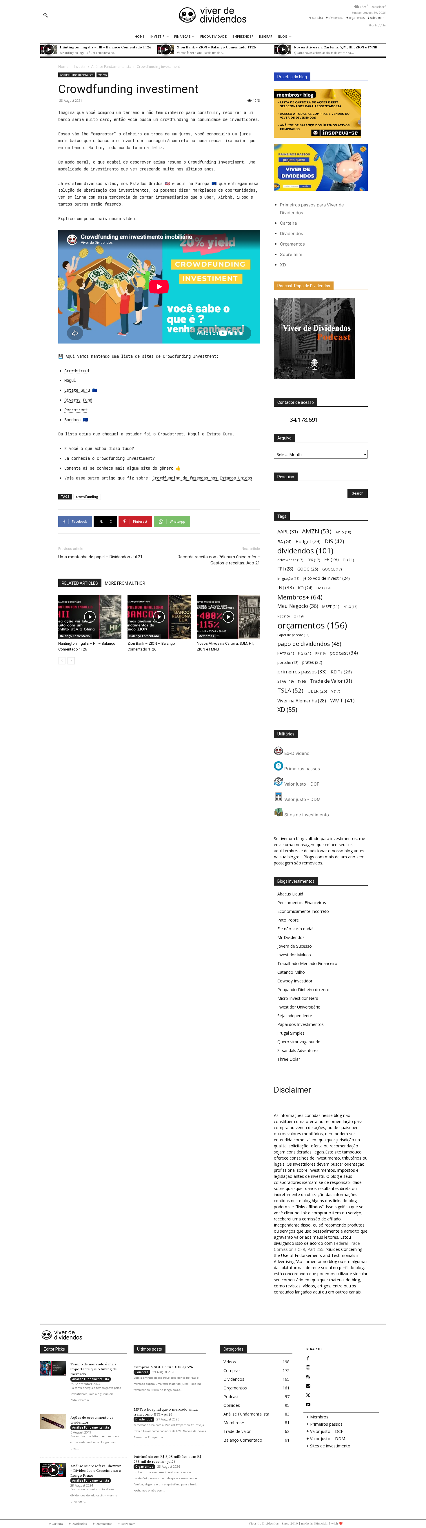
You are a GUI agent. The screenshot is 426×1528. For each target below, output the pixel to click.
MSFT (330, 606)
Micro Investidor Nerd (297, 998)
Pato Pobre (288, 920)
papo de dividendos (309, 644)
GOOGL (332, 569)
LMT (323, 588)
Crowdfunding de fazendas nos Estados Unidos (202, 478)
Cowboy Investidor (294, 981)
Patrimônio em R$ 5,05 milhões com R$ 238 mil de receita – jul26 (167, 1459)
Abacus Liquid (290, 894)
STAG (285, 681)
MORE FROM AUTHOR (125, 583)
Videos (102, 75)
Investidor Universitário (299, 1007)
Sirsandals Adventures (297, 1050)
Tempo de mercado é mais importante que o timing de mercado (93, 1369)
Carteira (288, 223)
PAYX (285, 653)
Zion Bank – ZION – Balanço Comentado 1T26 (216, 47)
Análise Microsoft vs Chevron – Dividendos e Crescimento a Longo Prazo (95, 1471)
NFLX (350, 607)
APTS (343, 532)
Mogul (70, 380)
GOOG (307, 569)
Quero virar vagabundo (299, 1041)
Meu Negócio (297, 606)
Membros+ (206, 636)
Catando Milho (291, 972)
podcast (343, 653)
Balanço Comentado (75, 636)
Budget (308, 542)
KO (305, 588)
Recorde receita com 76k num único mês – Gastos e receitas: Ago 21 (219, 560)
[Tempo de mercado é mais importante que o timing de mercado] (53, 1368)
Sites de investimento (306, 814)
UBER (317, 691)
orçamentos (312, 625)
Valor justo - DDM (302, 799)
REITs (341, 672)
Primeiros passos (301, 768)
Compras (141, 1372)
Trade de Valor (331, 681)
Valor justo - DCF (301, 784)
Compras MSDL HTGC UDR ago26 (163, 1367)
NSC (283, 616)
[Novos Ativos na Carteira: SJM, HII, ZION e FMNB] (282, 49)
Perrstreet (76, 410)
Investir (80, 66)
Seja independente (294, 1015)
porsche (287, 662)
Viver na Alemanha (301, 701)
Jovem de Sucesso (294, 946)
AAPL (287, 531)
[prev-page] (61, 660)
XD (283, 265)
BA (284, 541)
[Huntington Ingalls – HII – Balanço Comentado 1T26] (48, 49)
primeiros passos (302, 671)
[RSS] (308, 1377)
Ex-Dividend (296, 753)
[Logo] (213, 15)
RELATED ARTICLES (80, 583)
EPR (313, 559)
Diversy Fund (78, 400)
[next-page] (71, 660)
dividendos (305, 551)
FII (348, 559)
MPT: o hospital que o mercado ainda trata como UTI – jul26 (166, 1412)
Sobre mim (291, 254)
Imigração (288, 578)
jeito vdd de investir (326, 578)
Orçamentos (292, 244)
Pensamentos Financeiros (301, 902)
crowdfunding (87, 496)
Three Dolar (288, 1059)
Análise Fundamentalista (111, 66)
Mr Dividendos (291, 937)
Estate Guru (77, 390)
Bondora (72, 419)
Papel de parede (293, 635)
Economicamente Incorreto (303, 911)
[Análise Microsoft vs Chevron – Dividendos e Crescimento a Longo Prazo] (53, 1470)
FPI (285, 569)
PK (320, 653)
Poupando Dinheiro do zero (303, 989)
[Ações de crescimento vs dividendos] (53, 1421)
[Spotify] (308, 1386)
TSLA (290, 690)
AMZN (317, 531)
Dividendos (291, 233)
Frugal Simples (291, 1033)
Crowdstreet (77, 370)
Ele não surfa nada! (295, 928)
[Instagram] (308, 1367)
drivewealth (290, 559)
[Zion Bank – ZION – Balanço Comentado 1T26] (165, 49)
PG (304, 653)
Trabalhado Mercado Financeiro (307, 963)
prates (312, 662)
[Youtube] (308, 1404)
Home (63, 66)
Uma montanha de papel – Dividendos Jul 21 (100, 556)
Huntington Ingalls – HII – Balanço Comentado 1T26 (105, 47)
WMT (342, 700)
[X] (308, 1395)
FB (331, 560)
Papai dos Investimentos (300, 1024)
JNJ (285, 587)
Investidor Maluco (294, 955)
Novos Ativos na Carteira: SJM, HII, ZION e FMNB (335, 47)
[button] (45, 15)
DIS (334, 541)
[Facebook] (308, 1358)
